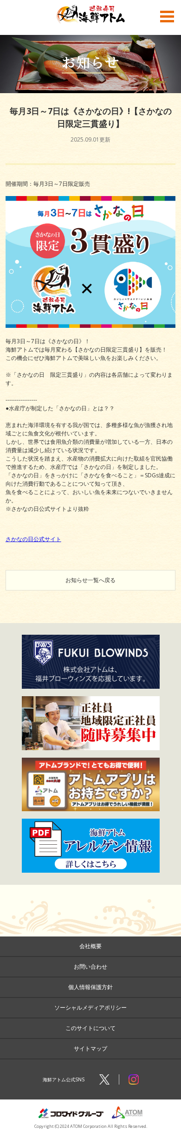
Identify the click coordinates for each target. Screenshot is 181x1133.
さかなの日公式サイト (33, 539)
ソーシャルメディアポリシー (90, 1007)
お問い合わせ (90, 966)
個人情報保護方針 (90, 987)
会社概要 (90, 946)
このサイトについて (90, 1028)
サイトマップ (90, 1048)
